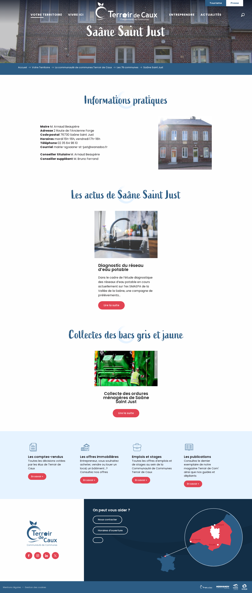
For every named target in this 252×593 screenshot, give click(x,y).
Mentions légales (12, 587)
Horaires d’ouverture (110, 530)
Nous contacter (107, 519)
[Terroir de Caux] (126, 11)
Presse (235, 3)
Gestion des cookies (35, 587)
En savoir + (37, 476)
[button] (243, 15)
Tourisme (216, 3)
